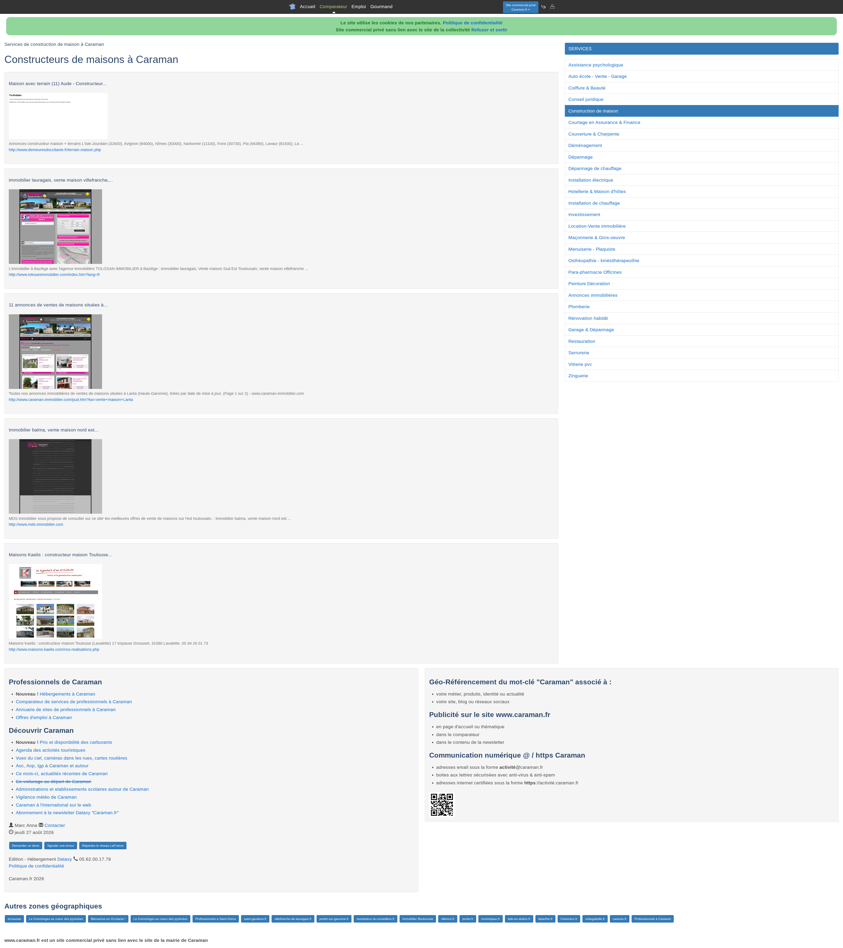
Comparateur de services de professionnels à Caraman (74, 701)
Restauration (581, 341)
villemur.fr (447, 919)
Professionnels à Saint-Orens (215, 919)
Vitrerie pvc (580, 364)
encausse (14, 919)
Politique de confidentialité (473, 22)
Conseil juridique (585, 99)
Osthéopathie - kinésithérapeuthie (603, 260)
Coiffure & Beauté (586, 87)
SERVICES (580, 48)
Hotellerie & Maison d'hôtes (597, 191)
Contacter (55, 825)
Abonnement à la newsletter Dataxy (67, 812)
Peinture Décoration (589, 283)
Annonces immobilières (593, 295)
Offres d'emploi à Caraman (44, 717)
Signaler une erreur (60, 845)
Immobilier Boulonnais (417, 919)
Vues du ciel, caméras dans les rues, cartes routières (71, 757)
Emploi (358, 6)
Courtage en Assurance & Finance (604, 122)
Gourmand (381, 6)
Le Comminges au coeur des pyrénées (56, 919)
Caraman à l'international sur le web (53, 804)
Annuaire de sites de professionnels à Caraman (66, 709)
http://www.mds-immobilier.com (36, 524)
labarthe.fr (545, 919)
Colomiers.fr (568, 919)
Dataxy (64, 859)
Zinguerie (578, 375)
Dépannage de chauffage (594, 168)
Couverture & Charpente (593, 133)
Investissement (584, 214)
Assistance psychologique (595, 64)
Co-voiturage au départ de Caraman (53, 781)
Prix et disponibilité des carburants (76, 742)
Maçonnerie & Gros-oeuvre (596, 237)
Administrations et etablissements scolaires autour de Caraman (82, 789)
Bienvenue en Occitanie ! (108, 919)
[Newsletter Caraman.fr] (543, 6)
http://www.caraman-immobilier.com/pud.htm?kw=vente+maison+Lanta (71, 399)
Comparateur (333, 6)
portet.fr (467, 919)
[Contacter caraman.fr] (552, 6)
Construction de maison (593, 110)
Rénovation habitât (588, 318)
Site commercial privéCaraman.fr (521, 7)
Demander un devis (25, 845)
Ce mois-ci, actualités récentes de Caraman (62, 773)
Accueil (307, 6)
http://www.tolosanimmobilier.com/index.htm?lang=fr (54, 274)
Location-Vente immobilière (597, 226)
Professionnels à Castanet (652, 919)
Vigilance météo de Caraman (46, 797)
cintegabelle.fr (595, 919)
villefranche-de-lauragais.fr (293, 919)
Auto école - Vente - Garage (597, 76)
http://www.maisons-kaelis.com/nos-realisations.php (54, 649)
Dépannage (580, 156)
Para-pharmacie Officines (595, 272)
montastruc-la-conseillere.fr (375, 919)
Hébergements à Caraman (67, 693)
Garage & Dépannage (591, 329)
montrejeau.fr (490, 919)
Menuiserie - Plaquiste (591, 249)
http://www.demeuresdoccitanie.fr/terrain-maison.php (55, 149)
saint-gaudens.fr (255, 919)
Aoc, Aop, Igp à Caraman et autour (52, 765)
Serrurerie (578, 352)
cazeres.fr (620, 919)
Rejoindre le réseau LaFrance (103, 845)
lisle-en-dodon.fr (519, 919)
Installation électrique (590, 179)
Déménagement (585, 145)
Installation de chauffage (594, 203)
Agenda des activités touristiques (50, 750)
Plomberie (579, 306)
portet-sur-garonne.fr (334, 919)
